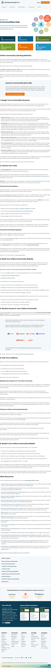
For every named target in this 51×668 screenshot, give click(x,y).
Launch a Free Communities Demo (15, 94)
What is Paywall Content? (29, 404)
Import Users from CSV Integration (8, 524)
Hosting (32, 639)
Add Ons (12, 201)
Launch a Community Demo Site (8, 563)
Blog (32, 643)
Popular (23, 638)
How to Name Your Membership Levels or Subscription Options (14, 492)
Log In (38, 2)
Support (33, 634)
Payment (23, 643)
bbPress (17, 208)
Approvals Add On (5, 512)
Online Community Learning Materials (9, 561)
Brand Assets (44, 638)
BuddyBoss (27, 208)
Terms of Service (44, 648)
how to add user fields (20, 255)
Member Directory (15, 641)
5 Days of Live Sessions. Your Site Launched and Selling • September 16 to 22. (26, 666)
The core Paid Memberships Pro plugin (8, 195)
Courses (13, 639)
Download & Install (35, 638)
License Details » (10, 620)
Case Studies (4, 643)
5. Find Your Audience (5, 576)
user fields (41, 290)
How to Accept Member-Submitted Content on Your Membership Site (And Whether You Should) (21, 535)
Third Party (23, 644)
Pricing (39, 7)
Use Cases (12, 7)
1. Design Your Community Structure (9, 566)
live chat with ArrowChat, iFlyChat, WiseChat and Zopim (21, 211)
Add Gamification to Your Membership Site (10, 546)
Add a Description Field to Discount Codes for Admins (34, 616)
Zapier (2, 213)
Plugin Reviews (12, 594)
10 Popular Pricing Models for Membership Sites (11, 488)
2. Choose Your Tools (5, 569)
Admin (22, 639)
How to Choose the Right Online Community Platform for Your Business (33, 176)
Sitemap (43, 644)
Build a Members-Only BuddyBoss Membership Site (12, 496)
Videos (12, 646)
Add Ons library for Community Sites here (24, 354)
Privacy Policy (44, 646)
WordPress (8, 273)
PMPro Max (39, 273)
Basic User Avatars (5, 216)
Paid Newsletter (14, 643)
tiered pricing (23, 419)
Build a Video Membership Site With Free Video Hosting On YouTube (15, 500)
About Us (43, 634)
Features (4, 7)
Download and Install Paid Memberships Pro (10, 275)
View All (23, 646)
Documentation (21, 7)
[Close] (49, 665)
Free (22, 634)
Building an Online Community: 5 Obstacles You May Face (26, 59)
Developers (33, 641)
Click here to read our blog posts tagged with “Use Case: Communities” (15, 552)
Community (31, 7)
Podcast (13, 644)
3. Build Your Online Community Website (9, 571)
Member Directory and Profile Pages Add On (10, 528)
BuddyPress (22, 208)
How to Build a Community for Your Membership (11, 504)
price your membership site (19, 418)
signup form (6, 461)
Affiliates (43, 639)
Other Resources (4, 581)
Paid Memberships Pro (12, 1)
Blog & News (14, 636)
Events (42, 636)
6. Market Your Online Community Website (10, 579)
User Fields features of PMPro (12, 238)
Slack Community (34, 644)
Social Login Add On (5, 532)
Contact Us (33, 646)
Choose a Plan (45, 2)
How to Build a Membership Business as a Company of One (13, 508)
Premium (23, 636)
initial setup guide (16, 314)
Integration (23, 641)
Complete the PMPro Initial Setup (8, 278)
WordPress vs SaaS (5, 647)
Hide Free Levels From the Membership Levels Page (44, 615)
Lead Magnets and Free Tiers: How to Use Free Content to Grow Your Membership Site (19, 540)
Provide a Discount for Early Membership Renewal (23, 616)
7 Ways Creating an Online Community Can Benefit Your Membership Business (17, 484)
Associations (14, 634)
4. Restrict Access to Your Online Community (10, 574)
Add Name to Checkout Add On (7, 516)
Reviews (3, 641)
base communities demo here (38, 90)
